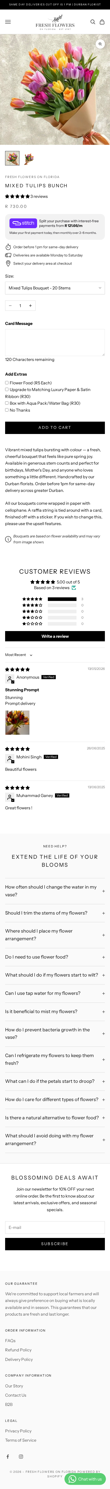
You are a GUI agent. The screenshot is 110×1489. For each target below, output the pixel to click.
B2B (9, 1404)
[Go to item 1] (12, 158)
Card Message (18, 323)
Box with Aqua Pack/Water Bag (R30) (45, 403)
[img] (17, 669)
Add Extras (16, 374)
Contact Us (15, 1395)
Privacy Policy (18, 1430)
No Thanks (20, 410)
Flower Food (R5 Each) (31, 382)
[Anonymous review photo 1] (17, 722)
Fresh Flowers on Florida (32, 177)
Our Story (14, 1385)
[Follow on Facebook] (7, 1456)
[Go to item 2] (28, 158)
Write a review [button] (55, 636)
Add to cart (55, 427)
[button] (17, 196)
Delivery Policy (19, 1359)
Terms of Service (20, 1440)
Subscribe (55, 1243)
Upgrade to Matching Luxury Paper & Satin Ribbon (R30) (48, 393)
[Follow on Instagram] (21, 1456)
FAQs (10, 1340)
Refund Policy (18, 1349)
